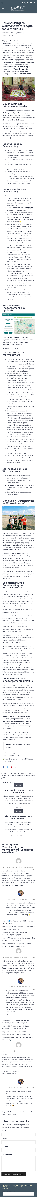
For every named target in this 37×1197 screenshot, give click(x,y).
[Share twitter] (7, 767)
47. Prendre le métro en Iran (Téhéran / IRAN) (17, 773)
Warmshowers (20, 69)
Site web (4, 1146)
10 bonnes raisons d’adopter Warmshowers (18, 817)
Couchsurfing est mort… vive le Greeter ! (18, 791)
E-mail (4, 1139)
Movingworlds (7, 635)
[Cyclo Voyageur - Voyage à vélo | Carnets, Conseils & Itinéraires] (18, 7)
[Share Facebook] (3, 767)
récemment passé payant (24, 208)
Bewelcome (6, 616)
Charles (19, 33)
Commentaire (7, 1154)
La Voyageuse (7, 646)
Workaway (9, 638)
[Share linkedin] (15, 767)
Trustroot (5, 627)
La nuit (10, 35)
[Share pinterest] (11, 767)
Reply (34, 869)
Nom (3, 1131)
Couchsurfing (22, 67)
